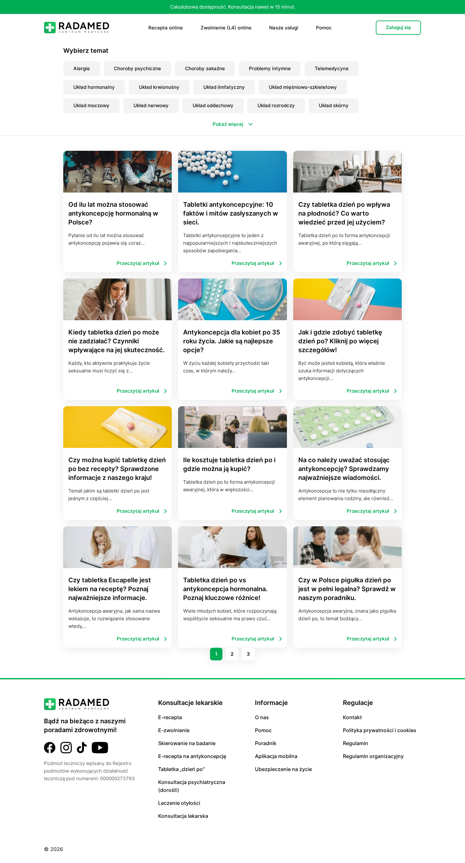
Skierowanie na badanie (186, 743)
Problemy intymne (270, 68)
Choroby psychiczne (137, 68)
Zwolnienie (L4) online (226, 28)
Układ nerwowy (151, 105)
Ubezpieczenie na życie (283, 769)
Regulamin (355, 743)
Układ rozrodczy (276, 105)
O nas (262, 717)
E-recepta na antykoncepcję (192, 756)
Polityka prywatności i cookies (379, 730)
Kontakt (352, 717)
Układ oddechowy (213, 105)
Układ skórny (334, 105)
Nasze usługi (283, 28)
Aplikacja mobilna (276, 756)
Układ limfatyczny (224, 87)
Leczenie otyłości (179, 803)
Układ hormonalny (94, 87)
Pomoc (324, 28)
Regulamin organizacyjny (373, 756)
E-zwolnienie (173, 730)
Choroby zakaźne (205, 68)
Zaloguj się (398, 27)
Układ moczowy (91, 105)
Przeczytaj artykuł (138, 263)
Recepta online (165, 28)
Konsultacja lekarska (183, 816)
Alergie (81, 68)
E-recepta (170, 717)
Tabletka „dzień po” (181, 769)
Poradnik (265, 743)
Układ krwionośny (159, 87)
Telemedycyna (332, 68)
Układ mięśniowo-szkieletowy (303, 87)
